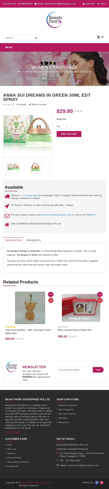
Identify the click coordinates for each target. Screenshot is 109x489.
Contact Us (12, 466)
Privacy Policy (14, 457)
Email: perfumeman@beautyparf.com (56, 3)
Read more (12, 432)
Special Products (67, 414)
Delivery (11, 453)
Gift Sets (63, 418)
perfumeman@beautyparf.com (56, 215)
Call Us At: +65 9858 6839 (19, 3)
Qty (58, 126)
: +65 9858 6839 (70, 460)
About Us (11, 449)
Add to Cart (69, 134)
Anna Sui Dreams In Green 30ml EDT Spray (68, 71)
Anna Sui (37, 71)
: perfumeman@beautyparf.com (79, 465)
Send (98, 370)
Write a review (39, 104)
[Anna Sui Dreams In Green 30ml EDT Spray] (13, 167)
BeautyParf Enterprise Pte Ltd (36, 482)
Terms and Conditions (18, 462)
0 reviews (21, 104)
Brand (26, 71)
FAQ (9, 445)
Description (13, 240)
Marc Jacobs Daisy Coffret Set (74, 330)
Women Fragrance (68, 405)
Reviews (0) (34, 240)
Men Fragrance (66, 409)
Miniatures (64, 422)
